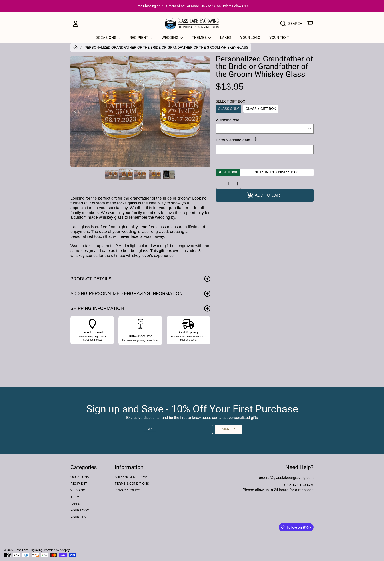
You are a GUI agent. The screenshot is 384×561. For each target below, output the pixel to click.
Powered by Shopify (57, 550)
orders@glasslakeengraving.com (286, 478)
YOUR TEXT (79, 517)
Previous (75, 111)
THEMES (200, 38)
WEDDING (170, 38)
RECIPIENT (139, 38)
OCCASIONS (106, 38)
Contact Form (299, 485)
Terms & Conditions (132, 483)
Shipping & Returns (131, 477)
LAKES (75, 503)
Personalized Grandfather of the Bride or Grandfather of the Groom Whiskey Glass (166, 47)
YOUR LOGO (79, 510)
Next (205, 111)
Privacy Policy (127, 490)
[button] (292, 23)
